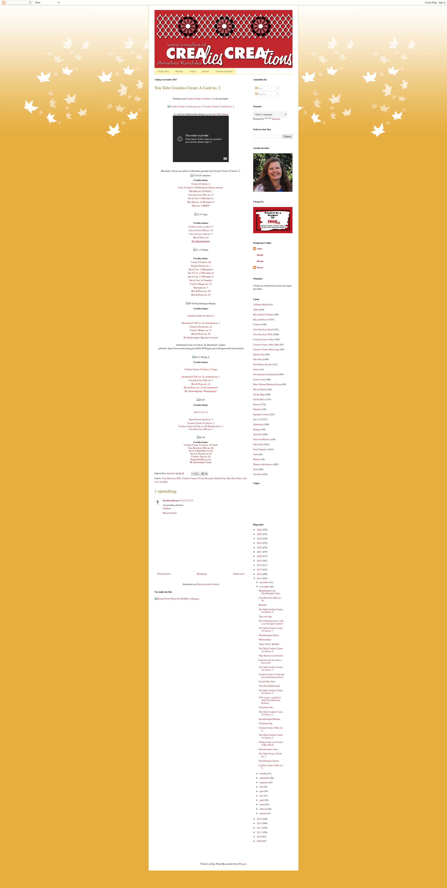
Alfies (256, 309)
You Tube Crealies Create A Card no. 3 (271, 713)
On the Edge (259, 394)
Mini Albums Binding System (267, 384)
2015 (259, 578)
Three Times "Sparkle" (269, 644)
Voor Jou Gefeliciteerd (269, 685)
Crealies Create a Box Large (266, 349)
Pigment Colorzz (261, 414)
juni (262, 791)
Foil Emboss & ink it (263, 364)
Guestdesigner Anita (268, 749)
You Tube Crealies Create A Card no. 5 (271, 668)
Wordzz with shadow (263, 464)
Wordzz (256, 459)
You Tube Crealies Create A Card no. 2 (271, 736)
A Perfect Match (260, 304)
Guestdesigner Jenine (269, 760)
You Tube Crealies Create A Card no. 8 (271, 611)
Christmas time (266, 707)
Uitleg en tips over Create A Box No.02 (271, 743)
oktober (264, 773)
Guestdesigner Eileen (269, 635)
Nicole (260, 267)
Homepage (202, 573)
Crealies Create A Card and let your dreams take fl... (271, 676)
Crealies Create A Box (263, 339)
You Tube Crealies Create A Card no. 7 (271, 629)
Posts (260, 88)
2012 (259, 827)
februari (264, 808)
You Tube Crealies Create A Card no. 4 (271, 692)
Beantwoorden (170, 512)
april (262, 800)
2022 (259, 547)
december (264, 582)
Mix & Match (259, 389)
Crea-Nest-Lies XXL (171, 478)
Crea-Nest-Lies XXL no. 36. (270, 599)
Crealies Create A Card (193, 478)
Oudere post (238, 573)
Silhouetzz (258, 424)
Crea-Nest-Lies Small (263, 329)
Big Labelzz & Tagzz (263, 314)
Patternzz (257, 409)
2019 (259, 560)
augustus (264, 782)
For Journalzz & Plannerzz (265, 374)
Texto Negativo (260, 449)
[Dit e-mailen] (193, 473)
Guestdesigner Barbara (269, 718)
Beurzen (205, 71)
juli (261, 786)
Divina (260, 261)
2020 (259, 556)
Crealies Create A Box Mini (266, 344)
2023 (259, 542)
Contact (192, 71)
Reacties (261, 94)
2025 (259, 534)
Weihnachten (265, 639)
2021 (259, 551)
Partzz (240, 478)
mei (262, 795)
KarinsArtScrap (171, 500)
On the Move (259, 399)
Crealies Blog (163, 71)
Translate (276, 118)
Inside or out (259, 379)
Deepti (260, 254)
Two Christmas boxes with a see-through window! (271, 622)
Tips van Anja (265, 616)
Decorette (209, 478)
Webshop (179, 71)
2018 (259, 565)
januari (263, 813)
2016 (259, 574)
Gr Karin (167, 508)
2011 (259, 832)
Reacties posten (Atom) (208, 584)
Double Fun (220, 478)
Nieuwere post (164, 573)
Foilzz (256, 369)
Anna (259, 248)
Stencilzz (257, 434)
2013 (259, 823)
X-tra (255, 469)
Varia (255, 454)
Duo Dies (231, 478)
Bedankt (263, 604)
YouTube (163, 481)
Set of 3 (256, 419)
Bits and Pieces (260, 319)
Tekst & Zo (258, 444)
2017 (259, 569)
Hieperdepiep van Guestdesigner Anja (269, 592)
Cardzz (256, 324)
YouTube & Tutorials (224, 71)
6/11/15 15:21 (186, 500)
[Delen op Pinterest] (206, 473)
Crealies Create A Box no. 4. (271, 729)
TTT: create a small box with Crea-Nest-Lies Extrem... (270, 700)
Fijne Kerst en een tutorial (271, 655)
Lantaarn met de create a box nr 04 (270, 661)
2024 (259, 538)
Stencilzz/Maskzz (261, 439)
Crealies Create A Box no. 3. (271, 767)
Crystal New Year (267, 681)
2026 (259, 529)
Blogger (242, 863)
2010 (259, 836)
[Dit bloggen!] (196, 473)
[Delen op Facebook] (203, 473)
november (265, 586)
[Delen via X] (199, 473)
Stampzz (257, 429)
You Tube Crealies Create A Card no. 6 (271, 650)
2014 (259, 818)
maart (262, 804)
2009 (259, 841)
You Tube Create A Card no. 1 (270, 755)
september (265, 777)
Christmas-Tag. (266, 723)
